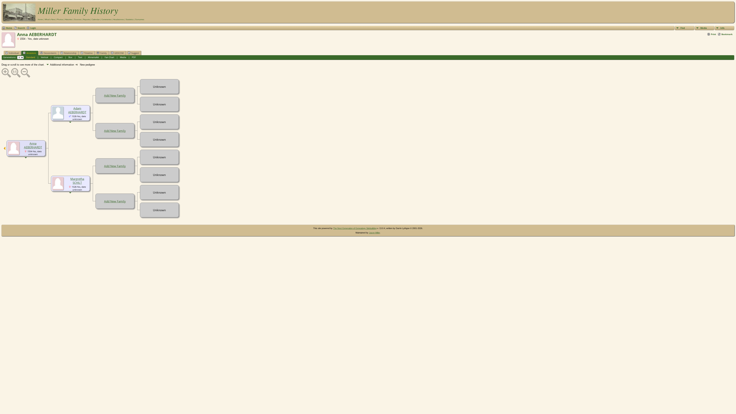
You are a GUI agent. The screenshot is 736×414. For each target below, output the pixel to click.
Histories (68, 19)
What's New (50, 19)
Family (103, 53)
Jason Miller (374, 233)
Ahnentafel (93, 57)
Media (703, 27)
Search (21, 27)
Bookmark (727, 34)
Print (713, 34)
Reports (86, 19)
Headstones (118, 19)
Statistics (129, 19)
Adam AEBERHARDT (77, 110)
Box (70, 57)
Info (722, 27)
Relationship (70, 53)
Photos (60, 19)
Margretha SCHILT (77, 181)
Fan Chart (109, 57)
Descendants (50, 53)
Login (33, 27)
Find (682, 27)
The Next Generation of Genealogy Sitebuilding (355, 228)
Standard (30, 57)
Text (80, 57)
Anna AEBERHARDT (33, 145)
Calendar (96, 19)
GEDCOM (119, 53)
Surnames (139, 19)
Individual (14, 53)
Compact (58, 57)
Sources (77, 19)
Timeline (88, 53)
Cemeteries (106, 19)
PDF (134, 57)
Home (40, 19)
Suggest (135, 53)
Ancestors (31, 53)
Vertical (44, 57)
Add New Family (115, 95)
